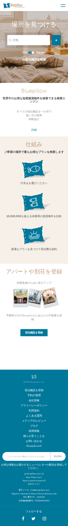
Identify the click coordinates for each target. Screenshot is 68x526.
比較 (24, 52)
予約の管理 (34, 395)
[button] (23, 518)
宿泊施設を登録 (34, 390)
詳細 (34, 130)
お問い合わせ (34, 441)
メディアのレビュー (34, 420)
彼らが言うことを (34, 436)
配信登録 (58, 456)
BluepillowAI (34, 446)
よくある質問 (34, 415)
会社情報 (34, 400)
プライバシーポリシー (34, 405)
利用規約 (34, 410)
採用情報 (34, 431)
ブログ (34, 426)
